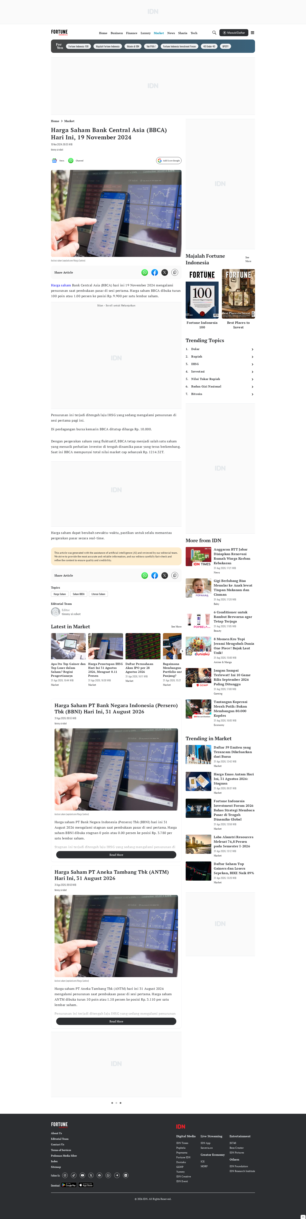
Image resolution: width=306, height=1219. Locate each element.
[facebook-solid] (154, 272)
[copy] (174, 272)
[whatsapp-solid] (144, 272)
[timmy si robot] (55, 611)
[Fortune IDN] (60, 33)
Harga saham (61, 285)
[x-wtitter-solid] (164, 272)
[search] (214, 32)
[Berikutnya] (182, 651)
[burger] (252, 32)
